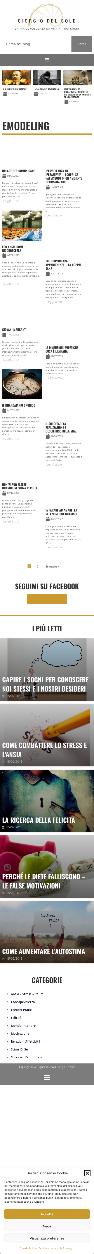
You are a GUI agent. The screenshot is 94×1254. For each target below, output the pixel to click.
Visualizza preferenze (47, 1238)
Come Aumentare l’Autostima (43, 951)
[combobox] (36, 44)
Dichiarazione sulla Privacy (55, 1248)
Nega (47, 1226)
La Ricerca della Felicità (38, 820)
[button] (87, 1173)
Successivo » (52, 566)
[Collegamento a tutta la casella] (16, 89)
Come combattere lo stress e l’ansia (44, 749)
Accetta (47, 1214)
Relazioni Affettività (25, 1041)
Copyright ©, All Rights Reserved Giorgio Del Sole (47, 1066)
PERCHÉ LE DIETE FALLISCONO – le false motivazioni (43, 880)
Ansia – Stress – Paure (27, 994)
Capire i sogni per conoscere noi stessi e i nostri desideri (45, 684)
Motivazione (20, 1033)
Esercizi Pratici (22, 1010)
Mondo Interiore (23, 1025)
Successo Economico (26, 1057)
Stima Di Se (19, 1049)
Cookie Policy (28, 1248)
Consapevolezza (23, 1002)
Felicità (16, 1018)
